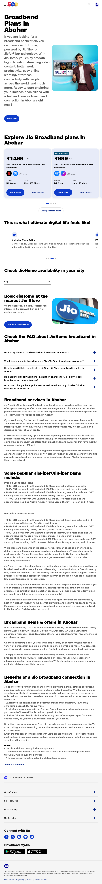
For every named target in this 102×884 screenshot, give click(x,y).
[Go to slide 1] (47, 203)
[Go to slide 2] (51, 203)
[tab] (51, 792)
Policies (29, 880)
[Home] (5, 777)
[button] (89, 5)
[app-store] (37, 852)
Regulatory (20, 880)
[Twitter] (6, 837)
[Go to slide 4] (55, 203)
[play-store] (14, 852)
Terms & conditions (41, 880)
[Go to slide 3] (53, 203)
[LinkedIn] (32, 837)
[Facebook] (19, 837)
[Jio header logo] (12, 5)
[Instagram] (13, 837)
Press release (9, 880)
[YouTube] (25, 837)
